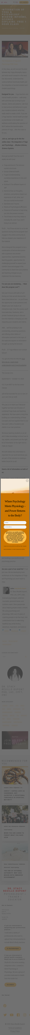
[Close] (27, 480)
